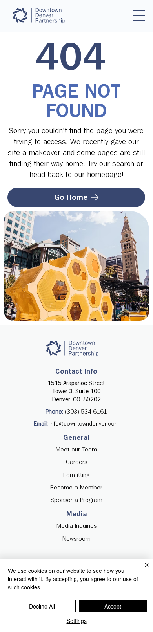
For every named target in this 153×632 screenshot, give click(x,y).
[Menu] (139, 16)
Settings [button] (77, 621)
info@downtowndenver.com (84, 424)
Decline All (42, 606)
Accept (112, 606)
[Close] (142, 569)
